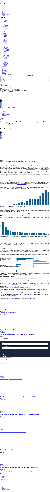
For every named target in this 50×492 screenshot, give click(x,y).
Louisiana (5, 35)
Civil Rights (4, 73)
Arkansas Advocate (4, 309)
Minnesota (6, 39)
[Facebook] (25, 102)
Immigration (4, 69)
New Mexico (6, 47)
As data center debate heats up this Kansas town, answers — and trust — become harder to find (19, 414)
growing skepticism (18, 167)
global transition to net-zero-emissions (12, 175)
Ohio (5, 51)
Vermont (5, 60)
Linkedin (3, 476)
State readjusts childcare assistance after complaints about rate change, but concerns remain (18, 334)
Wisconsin (5, 64)
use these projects (6, 182)
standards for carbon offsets (9, 292)
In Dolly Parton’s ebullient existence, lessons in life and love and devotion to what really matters (19, 467)
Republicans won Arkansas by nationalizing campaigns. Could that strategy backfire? (17, 396)
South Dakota (6, 56)
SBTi (6, 286)
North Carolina (6, 49)
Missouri (5, 41)
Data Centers (4, 115)
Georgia (5, 28)
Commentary (2, 119)
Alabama (5, 20)
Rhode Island (6, 54)
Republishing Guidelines (6, 14)
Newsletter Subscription (6, 5)
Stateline (5, 57)
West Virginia (6, 63)
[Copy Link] (25, 105)
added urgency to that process (32, 286)
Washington (6, 62)
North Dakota (6, 50)
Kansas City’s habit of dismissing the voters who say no (11, 449)
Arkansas (1, 118)
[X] (25, 101)
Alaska (5, 21)
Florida (5, 27)
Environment (4, 70)
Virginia (5, 61)
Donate (3, 11)
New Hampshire (6, 45)
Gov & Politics (4, 68)
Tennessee (5, 58)
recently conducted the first (30, 171)
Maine (5, 36)
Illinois (5, 30)
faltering (17, 294)
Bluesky (3, 475)
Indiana (5, 31)
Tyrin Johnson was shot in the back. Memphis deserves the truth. (13, 432)
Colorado (5, 24)
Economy (3, 72)
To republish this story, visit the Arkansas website (8, 312)
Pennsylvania (6, 53)
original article (32, 298)
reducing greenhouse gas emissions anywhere (22, 165)
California (5, 23)
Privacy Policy (4, 12)
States (3, 19)
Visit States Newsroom (3, 479)
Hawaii (5, 29)
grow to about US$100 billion (21, 184)
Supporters (4, 15)
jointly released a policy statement (29, 289)
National (5, 43)
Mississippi (6, 40)
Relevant (4, 80)
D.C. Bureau (4, 66)
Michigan (5, 38)
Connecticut (6, 25)
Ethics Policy (4, 13)
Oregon (5, 52)
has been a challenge (15, 284)
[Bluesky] (25, 99)
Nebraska (5, 44)
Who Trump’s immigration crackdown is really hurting (11, 379)
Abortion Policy (4, 71)
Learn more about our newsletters (5, 357)
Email (3, 477)
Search (2, 82)
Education (3, 67)
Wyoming (5, 65)
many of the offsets (26, 167)
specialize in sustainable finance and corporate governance (10, 171)
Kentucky (5, 34)
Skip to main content (3, 0)
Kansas (5, 33)
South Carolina (6, 55)
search (2, 76)
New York (5, 48)
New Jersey (6, 46)
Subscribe (3, 10)
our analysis (3, 206)
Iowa (5, 32)
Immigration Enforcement (6, 114)
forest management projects (30, 169)
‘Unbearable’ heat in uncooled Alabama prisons (9, 329)
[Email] (25, 104)
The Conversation (13, 298)
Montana (5, 42)
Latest (3, 79)
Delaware (5, 26)
